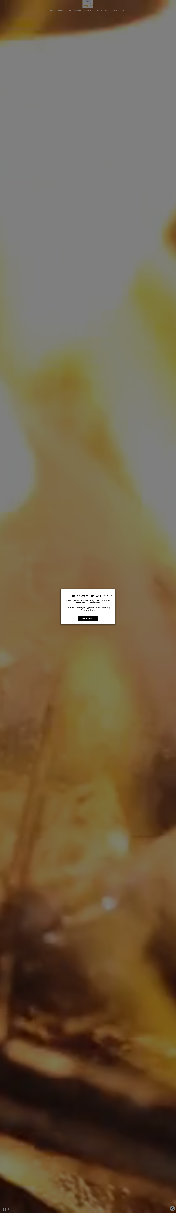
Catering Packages (88, 618)
